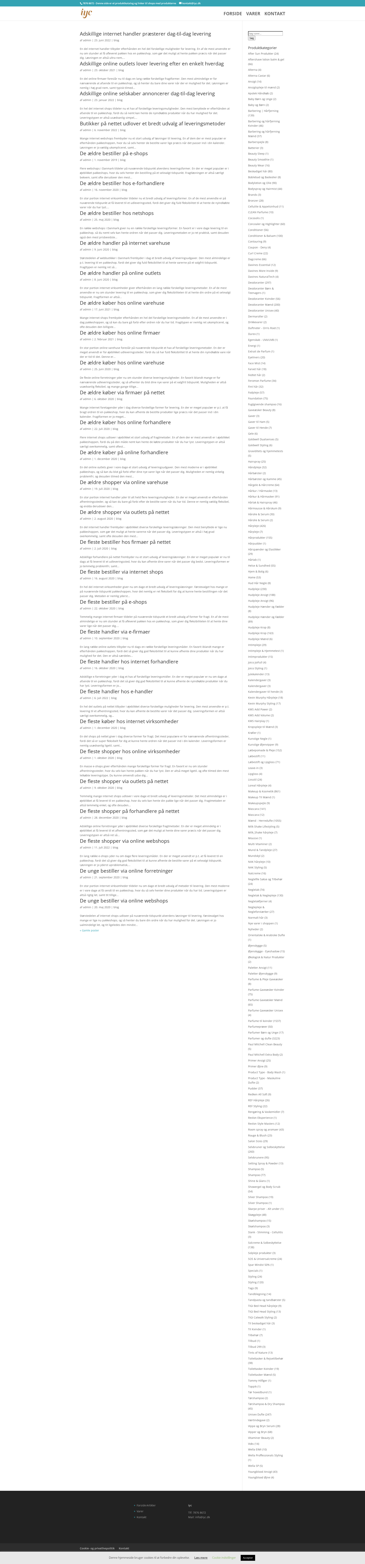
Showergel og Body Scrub (264, 1187)
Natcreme (254, 873)
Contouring (255, 241)
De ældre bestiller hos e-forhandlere (122, 183)
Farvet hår (254, 369)
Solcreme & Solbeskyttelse (264, 1242)
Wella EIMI (254, 1449)
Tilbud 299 (255, 1347)
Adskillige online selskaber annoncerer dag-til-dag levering (147, 93)
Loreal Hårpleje (257, 785)
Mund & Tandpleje (260, 850)
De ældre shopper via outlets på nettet (124, 512)
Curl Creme (255, 253)
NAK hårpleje (256, 861)
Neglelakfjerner (258, 901)
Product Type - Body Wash (264, 1072)
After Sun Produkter (260, 53)
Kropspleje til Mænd (261, 727)
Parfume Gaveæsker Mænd (265, 1000)
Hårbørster (255, 473)
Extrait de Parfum (259, 351)
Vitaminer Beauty (259, 1438)
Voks (251, 1444)
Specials (253, 1270)
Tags (251, 1288)
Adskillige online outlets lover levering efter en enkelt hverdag (152, 63)
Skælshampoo (257, 1220)
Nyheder (253, 929)
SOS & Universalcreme (262, 1259)
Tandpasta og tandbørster (264, 1300)
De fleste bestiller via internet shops (121, 571)
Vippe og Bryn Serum (261, 1426)
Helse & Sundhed (259, 565)
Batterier (253, 148)
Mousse (253, 838)
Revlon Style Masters (261, 1123)
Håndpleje (254, 467)
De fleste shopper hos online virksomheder (130, 751)
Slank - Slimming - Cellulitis (265, 1232)
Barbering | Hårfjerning (263, 111)
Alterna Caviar (257, 75)
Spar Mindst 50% (259, 1265)
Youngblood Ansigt (260, 1471)
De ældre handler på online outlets (120, 273)
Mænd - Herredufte (260, 820)
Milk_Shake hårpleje (261, 832)
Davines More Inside (261, 271)
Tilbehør (253, 1335)
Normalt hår (256, 917)
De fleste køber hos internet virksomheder (129, 721)
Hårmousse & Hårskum (262, 508)
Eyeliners (254, 357)
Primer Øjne (255, 1066)
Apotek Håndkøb (258, 93)
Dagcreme (254, 259)
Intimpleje (254, 645)
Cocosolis (254, 218)
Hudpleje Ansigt (258, 595)
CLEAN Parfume (258, 212)
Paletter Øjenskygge (260, 973)
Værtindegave (257, 1420)
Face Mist (254, 363)
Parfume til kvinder (260, 1021)
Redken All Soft (257, 1094)
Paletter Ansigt (257, 967)
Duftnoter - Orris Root (262, 328)
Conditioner (255, 230)
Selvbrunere (256, 1157)
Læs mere (201, 1557)
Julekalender (256, 674)
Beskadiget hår (257, 171)
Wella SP (253, 1466)
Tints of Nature (257, 1352)
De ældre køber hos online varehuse (122, 302)
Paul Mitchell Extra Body (263, 1054)
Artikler (151, 1505)
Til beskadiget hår (259, 1323)
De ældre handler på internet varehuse (125, 242)
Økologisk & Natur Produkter (266, 957)
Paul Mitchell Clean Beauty (265, 1044)
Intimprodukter (257, 656)
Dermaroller (255, 316)
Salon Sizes (255, 1141)
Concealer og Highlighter (264, 224)
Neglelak (253, 889)
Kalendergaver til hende (263, 691)
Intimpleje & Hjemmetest (264, 651)
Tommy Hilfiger (257, 1380)
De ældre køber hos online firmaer (120, 332)
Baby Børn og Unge (260, 99)
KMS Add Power (258, 709)
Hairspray (254, 461)
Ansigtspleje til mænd (262, 87)
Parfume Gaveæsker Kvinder (266, 990)
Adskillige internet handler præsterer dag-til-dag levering (145, 33)
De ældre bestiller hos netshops (117, 213)
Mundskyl (254, 856)
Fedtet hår (254, 375)
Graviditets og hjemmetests (265, 451)
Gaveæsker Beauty (259, 410)
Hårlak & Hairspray (260, 502)
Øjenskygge (255, 945)
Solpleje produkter (260, 1253)
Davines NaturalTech (261, 276)
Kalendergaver (257, 680)
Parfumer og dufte (259, 1038)
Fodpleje (253, 392)
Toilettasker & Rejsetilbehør (265, 1358)
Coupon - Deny (257, 247)
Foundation (255, 398)
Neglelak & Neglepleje (262, 895)
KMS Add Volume (259, 715)
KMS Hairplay (256, 721)
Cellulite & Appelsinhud (263, 206)
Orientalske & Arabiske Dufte (266, 935)
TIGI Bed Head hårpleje (263, 1306)
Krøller (252, 733)
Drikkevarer (255, 322)
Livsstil (252, 779)
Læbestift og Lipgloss (261, 762)
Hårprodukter (256, 537)
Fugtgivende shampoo (262, 404)
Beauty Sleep (256, 153)
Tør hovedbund (258, 1392)
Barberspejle (256, 142)
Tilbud (252, 1341)
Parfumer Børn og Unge (263, 1032)
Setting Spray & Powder (263, 1163)
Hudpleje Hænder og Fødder (266, 606)
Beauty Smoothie (259, 159)
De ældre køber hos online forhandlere (125, 422)
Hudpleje (254, 589)
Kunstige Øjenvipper (261, 744)
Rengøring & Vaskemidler (264, 1112)
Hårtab (252, 559)
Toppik (252, 1386)
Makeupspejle (257, 803)
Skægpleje (254, 1215)
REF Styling (255, 1106)
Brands (252, 194)
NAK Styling (255, 867)
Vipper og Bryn (257, 1432)
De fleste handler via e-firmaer (115, 631)
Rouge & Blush (257, 1135)
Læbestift (254, 756)
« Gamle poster (89, 930)
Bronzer (253, 200)
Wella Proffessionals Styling (265, 1455)
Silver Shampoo (258, 1197)
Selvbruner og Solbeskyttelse (266, 1147)
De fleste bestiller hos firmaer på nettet (125, 541)
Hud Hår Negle (257, 583)
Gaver (252, 416)
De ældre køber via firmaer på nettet (122, 392)
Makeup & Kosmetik (260, 791)
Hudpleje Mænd (258, 639)
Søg (252, 38)
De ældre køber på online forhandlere (124, 452)
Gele (251, 433)
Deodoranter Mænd (260, 304)
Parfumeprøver (257, 1026)
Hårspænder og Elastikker (264, 549)
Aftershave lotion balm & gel (266, 59)
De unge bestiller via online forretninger (126, 870)
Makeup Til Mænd (259, 797)
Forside (233, 14)
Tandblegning (257, 1294)
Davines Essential (259, 265)
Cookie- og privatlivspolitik (97, 1548)
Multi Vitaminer (258, 844)
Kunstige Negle (257, 738)
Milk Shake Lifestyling (261, 826)
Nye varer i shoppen (261, 923)
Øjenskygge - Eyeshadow (263, 951)
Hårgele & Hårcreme (261, 485)
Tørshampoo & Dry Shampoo (266, 1404)
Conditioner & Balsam (262, 236)
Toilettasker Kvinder (261, 1369)
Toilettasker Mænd (260, 1374)
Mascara (253, 809)
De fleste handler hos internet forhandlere (129, 661)
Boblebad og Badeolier (262, 177)
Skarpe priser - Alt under (264, 1209)
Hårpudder (255, 543)
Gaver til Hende (258, 427)
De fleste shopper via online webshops (124, 840)
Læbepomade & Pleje (261, 750)
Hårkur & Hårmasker (261, 496)
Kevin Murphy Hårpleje (263, 697)
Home (252, 577)
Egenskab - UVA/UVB (261, 340)
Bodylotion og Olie (259, 183)
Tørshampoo (256, 1398)
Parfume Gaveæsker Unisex (265, 1010)
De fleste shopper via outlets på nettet (124, 781)
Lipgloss (253, 774)
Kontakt (274, 14)
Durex (252, 334)
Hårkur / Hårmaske (260, 491)
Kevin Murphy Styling (261, 703)
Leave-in (253, 768)
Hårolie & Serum (258, 514)
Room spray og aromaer (263, 1129)
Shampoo (254, 1169)
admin (87, 40)
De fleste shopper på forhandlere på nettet (129, 811)
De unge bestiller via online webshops (124, 900)
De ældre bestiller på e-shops (114, 153)
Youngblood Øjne (259, 1477)
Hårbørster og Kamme (262, 479)
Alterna (252, 70)
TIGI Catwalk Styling (260, 1317)
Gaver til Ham (256, 422)
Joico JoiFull (255, 662)
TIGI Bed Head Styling (261, 1311)
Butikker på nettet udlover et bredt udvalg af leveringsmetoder (152, 123)
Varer (253, 14)
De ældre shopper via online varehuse (124, 482)
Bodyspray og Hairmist (262, 189)
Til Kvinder (255, 1329)
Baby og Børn (256, 105)
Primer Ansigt (256, 1060)
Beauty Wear (256, 165)
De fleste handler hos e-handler (116, 691)
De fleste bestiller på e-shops (113, 601)
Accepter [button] (248, 1557)
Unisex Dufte (256, 1414)
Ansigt (252, 81)
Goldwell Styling (258, 445)
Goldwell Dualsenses (261, 439)
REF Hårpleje (256, 1100)
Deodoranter (256, 282)
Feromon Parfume (259, 380)
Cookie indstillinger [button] (224, 1557)
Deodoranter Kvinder (261, 299)
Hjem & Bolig (256, 571)
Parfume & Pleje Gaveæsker (265, 979)
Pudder (252, 1088)
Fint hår (253, 386)
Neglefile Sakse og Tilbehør (265, 879)
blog (116, 40)
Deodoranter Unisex (261, 310)
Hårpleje (253, 526)
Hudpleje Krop (257, 627)
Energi (252, 345)
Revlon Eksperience (260, 1118)
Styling (252, 1276)
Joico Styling (255, 668)
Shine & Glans (257, 1181)
